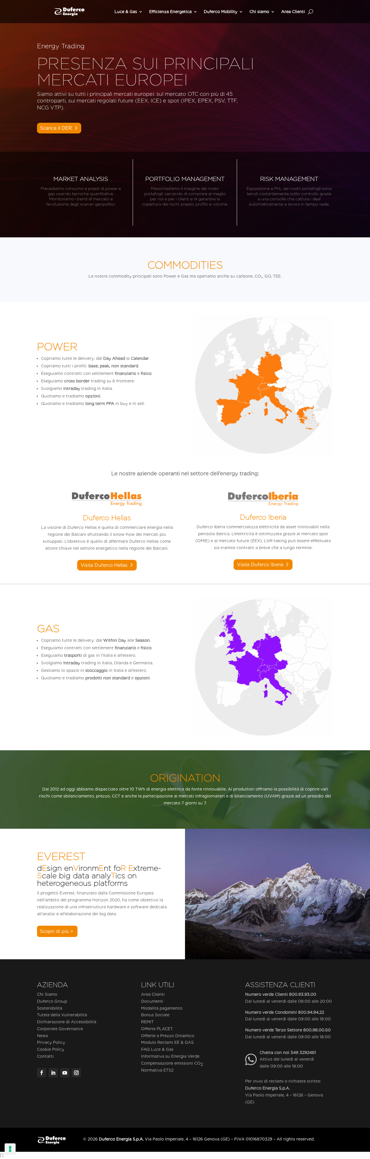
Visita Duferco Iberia (260, 564)
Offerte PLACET (157, 1028)
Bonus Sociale (155, 1015)
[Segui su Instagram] (76, 1072)
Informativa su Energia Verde (170, 1056)
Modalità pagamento (161, 1008)
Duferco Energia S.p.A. (267, 1088)
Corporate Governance (60, 1028)
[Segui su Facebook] (41, 1072)
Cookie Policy (50, 1049)
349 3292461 (303, 1052)
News (42, 1035)
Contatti (45, 1056)
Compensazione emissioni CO (172, 1064)
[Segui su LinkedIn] (53, 1072)
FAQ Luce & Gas (157, 1049)
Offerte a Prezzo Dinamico (167, 1035)
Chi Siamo (47, 994)
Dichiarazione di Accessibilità (66, 1021)
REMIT (147, 1021)
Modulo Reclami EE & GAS (167, 1042)
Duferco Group (52, 1001)
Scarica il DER (56, 128)
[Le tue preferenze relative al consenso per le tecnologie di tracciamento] (10, 1148)
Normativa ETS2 (157, 1070)
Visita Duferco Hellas (104, 565)
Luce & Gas (125, 11)
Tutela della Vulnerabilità (62, 1015)
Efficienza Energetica (170, 11)
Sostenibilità (49, 1008)
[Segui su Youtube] (64, 1072)
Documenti (152, 1001)
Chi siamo (259, 11)
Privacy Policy (51, 1042)
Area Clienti (293, 11)
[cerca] (310, 12)
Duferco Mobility (220, 11)
